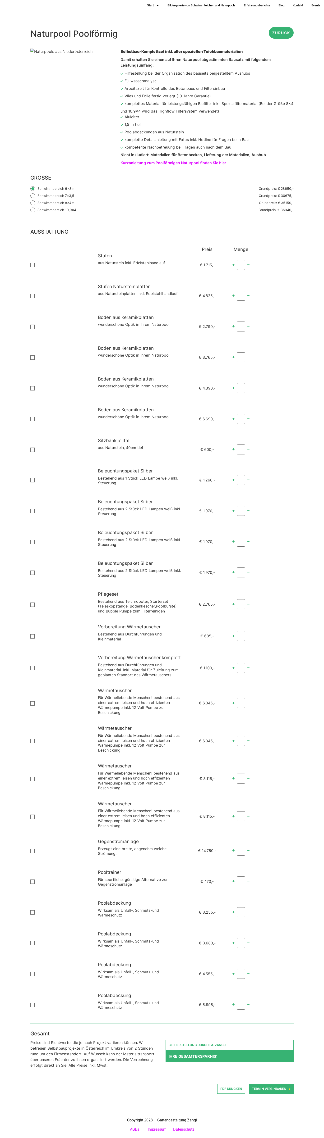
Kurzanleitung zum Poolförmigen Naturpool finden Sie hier (173, 162)
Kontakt (298, 5)
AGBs (135, 1129)
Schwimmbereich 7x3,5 (165, 196)
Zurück (281, 33)
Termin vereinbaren (269, 1089)
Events (315, 5)
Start (150, 5)
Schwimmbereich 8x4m (165, 203)
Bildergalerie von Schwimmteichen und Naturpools (201, 5)
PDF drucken (231, 1089)
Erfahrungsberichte (257, 5)
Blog (281, 5)
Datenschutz (183, 1129)
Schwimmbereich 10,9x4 (165, 210)
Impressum (157, 1129)
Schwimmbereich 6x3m (165, 188)
